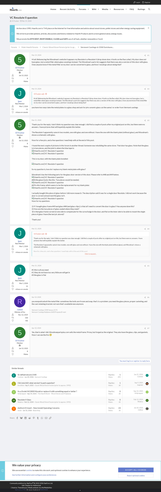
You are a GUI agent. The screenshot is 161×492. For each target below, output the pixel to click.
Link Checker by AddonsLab (31, 485)
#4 (148, 229)
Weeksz (20, 402)
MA (26, 321)
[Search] (149, 9)
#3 (148, 120)
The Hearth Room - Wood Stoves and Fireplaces (54, 394)
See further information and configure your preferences (34, 475)
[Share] (145, 55)
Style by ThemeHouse (19, 488)
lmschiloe (21, 385)
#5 (148, 266)
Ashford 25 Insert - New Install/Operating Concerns (39, 408)
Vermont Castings (41, 377)
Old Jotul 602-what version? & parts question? (36, 383)
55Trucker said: (39, 94)
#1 (148, 55)
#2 (148, 89)
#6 (148, 297)
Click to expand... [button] (91, 254)
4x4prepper (22, 394)
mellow (140, 410)
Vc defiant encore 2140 (27, 374)
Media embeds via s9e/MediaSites (40, 488)
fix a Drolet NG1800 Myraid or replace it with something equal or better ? (47, 391)
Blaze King (36, 410)
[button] (88, 9)
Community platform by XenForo (31, 483)
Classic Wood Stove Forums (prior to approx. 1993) (53, 385)
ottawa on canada (22, 112)
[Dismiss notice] (148, 28)
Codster (20, 377)
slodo (20, 410)
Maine (26, 81)
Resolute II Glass (24, 400)
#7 (148, 328)
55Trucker (15, 21)
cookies (29, 470)
